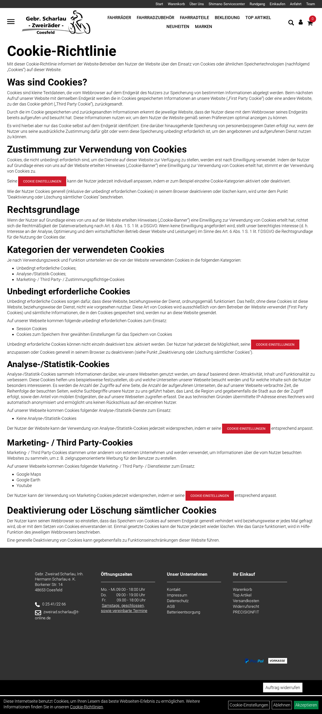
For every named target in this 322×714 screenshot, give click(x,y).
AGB (171, 606)
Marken (203, 26)
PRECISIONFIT (246, 612)
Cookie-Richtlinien (86, 706)
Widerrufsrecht (246, 606)
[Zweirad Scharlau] (56, 22)
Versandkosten (246, 600)
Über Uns (197, 4)
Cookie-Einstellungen (275, 344)
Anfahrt (295, 4)
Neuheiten (177, 26)
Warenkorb (176, 4)
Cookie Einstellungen (42, 181)
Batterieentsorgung (183, 612)
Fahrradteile (194, 17)
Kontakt (173, 589)
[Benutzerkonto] (301, 22)
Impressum (177, 595)
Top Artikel (258, 17)
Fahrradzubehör (155, 17)
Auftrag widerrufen (282, 687)
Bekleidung (227, 17)
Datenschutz (178, 600)
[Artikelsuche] (291, 23)
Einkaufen (277, 4)
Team (310, 4)
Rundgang (257, 4)
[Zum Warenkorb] (310, 24)
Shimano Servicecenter (227, 4)
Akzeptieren (306, 704)
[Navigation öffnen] (11, 22)
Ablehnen (281, 704)
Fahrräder (119, 17)
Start (159, 4)
